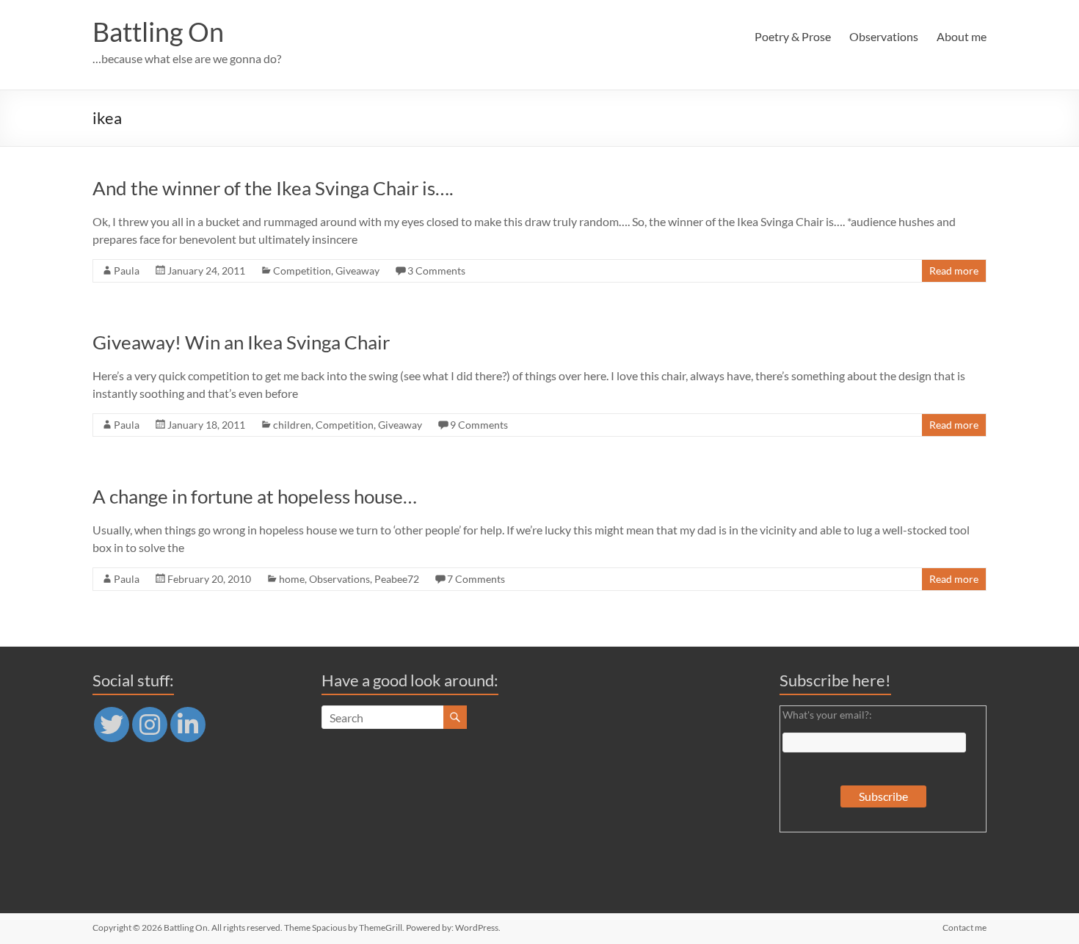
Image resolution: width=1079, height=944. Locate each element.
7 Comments (476, 579)
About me (962, 36)
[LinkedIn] (188, 724)
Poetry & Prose (793, 36)
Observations (883, 36)
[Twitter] (111, 724)
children (292, 424)
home (292, 579)
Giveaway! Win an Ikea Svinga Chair (241, 342)
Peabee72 (396, 579)
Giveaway (357, 270)
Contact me (964, 927)
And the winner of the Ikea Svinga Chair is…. (273, 188)
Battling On (158, 31)
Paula (126, 270)
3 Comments (436, 270)
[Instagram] (149, 724)
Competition (302, 270)
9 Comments (479, 424)
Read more (953, 270)
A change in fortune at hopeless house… (254, 496)
